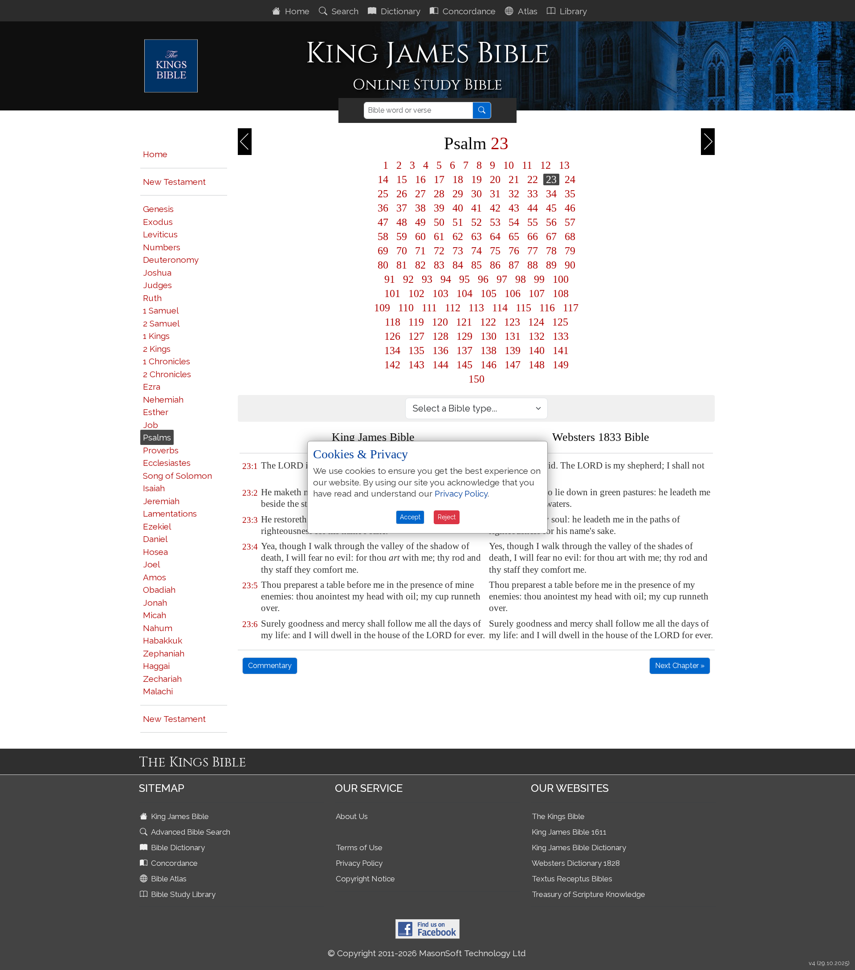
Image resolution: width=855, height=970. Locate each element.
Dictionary (399, 11)
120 (440, 322)
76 (514, 251)
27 (420, 194)
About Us (352, 816)
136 (440, 350)
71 (420, 251)
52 (476, 222)
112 (452, 308)
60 (420, 236)
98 (521, 279)
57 (570, 222)
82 (420, 265)
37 (402, 208)
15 (402, 179)
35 (570, 194)
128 (440, 336)
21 (514, 179)
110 (405, 308)
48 (402, 222)
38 (420, 208)
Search (344, 11)
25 (383, 194)
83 (439, 265)
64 (495, 236)
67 (551, 236)
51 (458, 222)
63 (476, 236)
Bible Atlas (167, 878)
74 (476, 251)
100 (560, 279)
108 (560, 293)
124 (536, 322)
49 (420, 222)
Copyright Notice (365, 878)
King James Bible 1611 (569, 831)
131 (512, 336)
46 (570, 208)
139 (512, 350)
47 (383, 222)
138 (488, 350)
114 (499, 308)
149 (560, 365)
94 (446, 279)
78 (551, 251)
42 (495, 208)
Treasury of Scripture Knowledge (588, 894)
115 (523, 308)
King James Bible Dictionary (579, 847)
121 (464, 322)
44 (533, 208)
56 (551, 222)
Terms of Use (359, 847)
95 (464, 279)
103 (440, 293)
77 (533, 251)
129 (464, 336)
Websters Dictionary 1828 (576, 863)
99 (539, 279)
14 (383, 179)
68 (570, 236)
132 (536, 336)
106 (512, 293)
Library (572, 11)
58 (383, 236)
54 (514, 222)
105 (488, 293)
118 (392, 322)
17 (439, 179)
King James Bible (179, 816)
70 (402, 251)
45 (551, 208)
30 (476, 194)
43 (514, 208)
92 (408, 279)
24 (570, 179)
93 (427, 279)
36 (383, 208)
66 (533, 236)
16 (420, 179)
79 (570, 251)
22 (533, 179)
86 (495, 265)
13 (564, 165)
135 (416, 350)
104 (464, 293)
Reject (447, 517)
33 (533, 194)
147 (512, 365)
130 (488, 336)
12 (545, 165)
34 (551, 194)
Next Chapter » (679, 665)
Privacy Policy (359, 863)
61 (439, 236)
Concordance (468, 11)
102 (416, 293)
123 (512, 322)
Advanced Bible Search (189, 831)
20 (495, 179)
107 (536, 293)
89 (551, 265)
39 (439, 208)
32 (514, 194)
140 (536, 350)
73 (458, 251)
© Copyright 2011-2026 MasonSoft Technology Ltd (427, 953)
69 (383, 251)
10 (509, 165)
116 (547, 308)
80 (383, 265)
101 (392, 293)
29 (458, 194)
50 (439, 222)
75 (495, 251)
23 (551, 179)
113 (476, 308)
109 (382, 308)
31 (495, 194)
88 (533, 265)
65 (514, 236)
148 (536, 365)
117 (570, 308)
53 (495, 222)
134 (392, 350)
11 (527, 165)
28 (439, 194)
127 (416, 336)
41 (476, 208)
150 (476, 379)
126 (392, 336)
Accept (410, 517)
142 (392, 365)
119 (416, 322)
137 (464, 350)
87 (514, 265)
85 (476, 265)
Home (296, 11)
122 (488, 322)
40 (458, 208)
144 (440, 365)
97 (502, 279)
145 (464, 365)
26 (402, 194)
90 (570, 265)
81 (402, 265)
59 (402, 236)
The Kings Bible (558, 816)
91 (390, 279)
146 (488, 365)
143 (416, 365)
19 (476, 179)
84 (458, 265)
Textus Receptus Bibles (572, 878)
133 (560, 336)
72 (439, 251)
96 (483, 279)
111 (429, 308)
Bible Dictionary (177, 847)
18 (458, 179)
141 (560, 350)
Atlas (526, 11)
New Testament (174, 182)
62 (458, 236)
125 (560, 322)
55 (533, 222)
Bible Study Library (182, 894)
